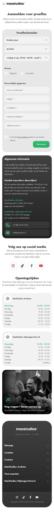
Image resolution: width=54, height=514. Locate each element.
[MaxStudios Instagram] (13, 266)
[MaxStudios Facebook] (31, 266)
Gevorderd (30, 73)
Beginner (13, 73)
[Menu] (4, 4)
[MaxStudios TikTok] (22, 266)
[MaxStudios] (16, 3)
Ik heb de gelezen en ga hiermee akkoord (27, 139)
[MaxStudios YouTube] (41, 266)
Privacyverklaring (22, 137)
